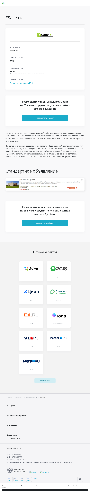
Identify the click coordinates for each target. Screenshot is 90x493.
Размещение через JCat (21, 83)
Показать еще (45, 381)
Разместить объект (45, 118)
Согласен (45, 490)
